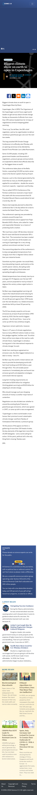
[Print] (28, 96)
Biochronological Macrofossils (9, 684)
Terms (33, 784)
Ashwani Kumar (16, 75)
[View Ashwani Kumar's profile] (7, 76)
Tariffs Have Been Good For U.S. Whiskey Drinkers (21, 647)
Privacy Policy (24, 785)
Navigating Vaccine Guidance (22, 606)
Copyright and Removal (13, 785)
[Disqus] (18, 470)
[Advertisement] (18, 28)
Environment (8, 59)
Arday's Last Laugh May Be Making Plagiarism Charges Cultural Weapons (21, 627)
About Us (3, 785)
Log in (34, 49)
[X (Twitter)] (3, 49)
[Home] (7, 3)
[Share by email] (18, 96)
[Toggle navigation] (32, 4)
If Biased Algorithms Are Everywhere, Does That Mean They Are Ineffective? (27, 687)
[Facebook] (2, 49)
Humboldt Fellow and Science (20, 75)
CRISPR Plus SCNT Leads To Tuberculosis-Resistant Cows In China (9, 735)
